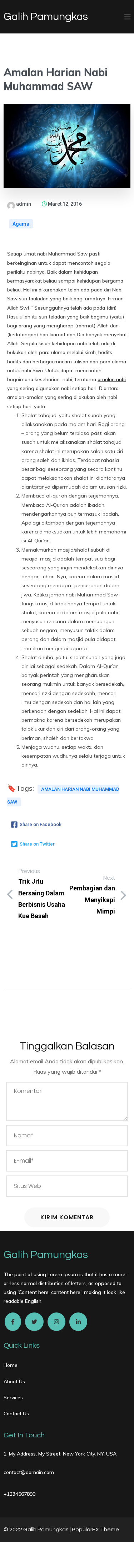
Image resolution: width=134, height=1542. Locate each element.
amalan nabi (112, 379)
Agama (21, 224)
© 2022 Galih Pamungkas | (38, 1529)
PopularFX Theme (95, 1529)
